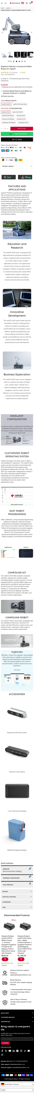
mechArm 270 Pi (21, 119)
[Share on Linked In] (19, 61)
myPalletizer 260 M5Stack (8, 122)
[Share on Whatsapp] (22, 61)
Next (31, 32)
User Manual (8, 885)
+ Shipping (4, 87)
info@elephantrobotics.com (17, 1064)
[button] (5, 72)
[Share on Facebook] (13, 61)
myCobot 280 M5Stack (8, 115)
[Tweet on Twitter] (16, 61)
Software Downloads (11, 878)
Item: (8, 101)
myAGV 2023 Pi (6, 104)
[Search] (5, 3)
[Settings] (26, 3)
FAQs (3, 907)
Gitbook (6, 869)
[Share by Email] (25, 61)
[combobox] (17, 1084)
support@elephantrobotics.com (20, 1067)
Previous (2, 32)
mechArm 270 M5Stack (8, 119)
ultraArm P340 (5, 112)
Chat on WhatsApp (21, 134)
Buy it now (17, 139)
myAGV (8, 8)
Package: (11, 108)
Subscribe (5, 1043)
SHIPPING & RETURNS (9, 897)
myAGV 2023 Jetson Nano (20, 104)
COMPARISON (6, 902)
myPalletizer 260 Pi (23, 122)
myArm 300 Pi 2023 (17, 112)
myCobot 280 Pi (21, 115)
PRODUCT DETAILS (8, 166)
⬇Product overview (7, 96)
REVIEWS (5, 891)
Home (2, 8)
